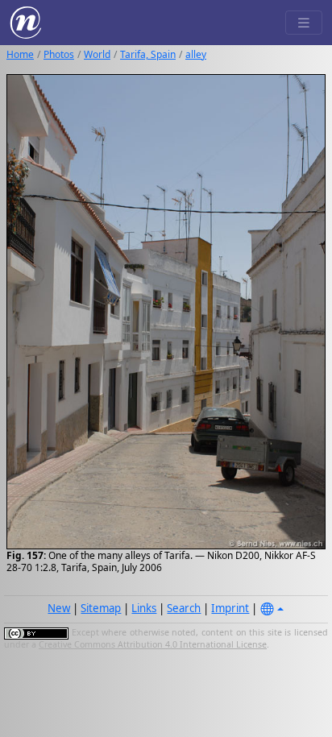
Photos (59, 54)
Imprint (230, 608)
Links (143, 608)
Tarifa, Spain (148, 54)
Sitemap (101, 608)
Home (20, 54)
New (59, 608)
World (97, 54)
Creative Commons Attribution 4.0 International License (153, 644)
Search (184, 608)
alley (195, 54)
